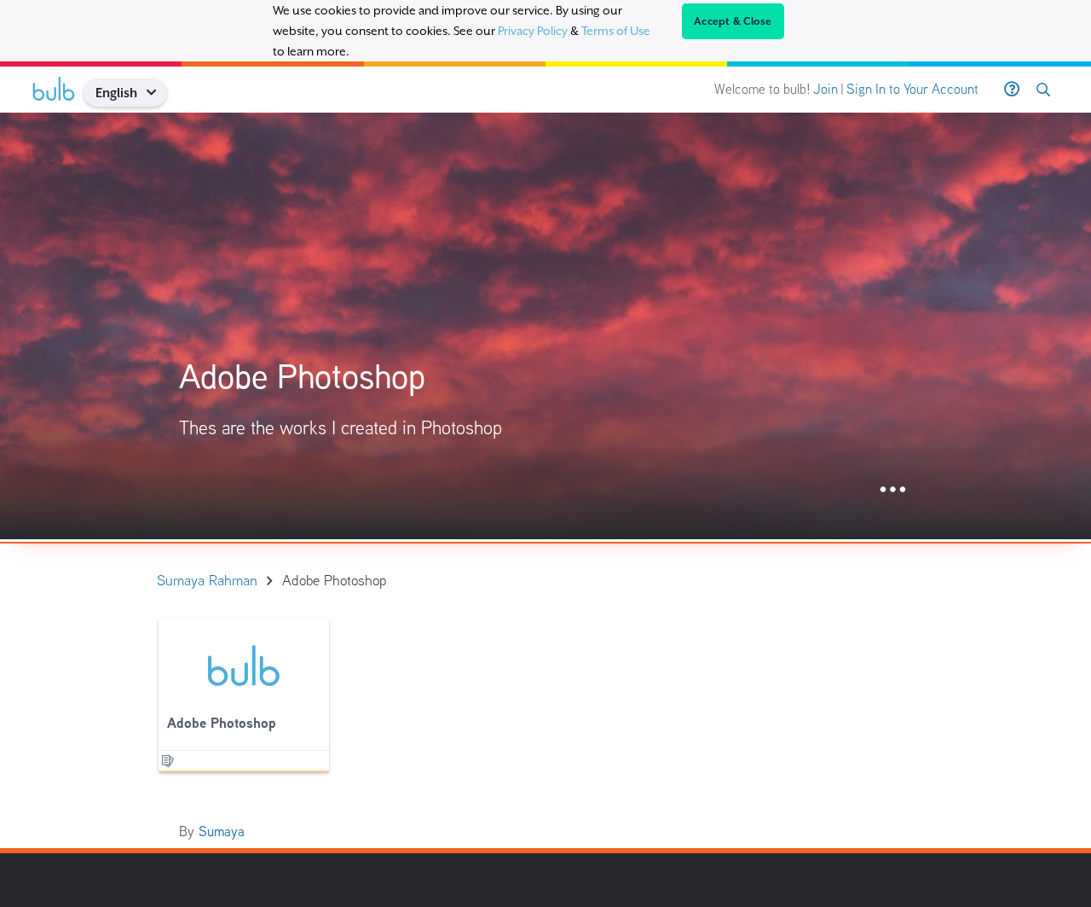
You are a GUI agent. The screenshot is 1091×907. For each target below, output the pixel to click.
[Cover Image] (545, 326)
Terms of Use (615, 31)
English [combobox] (116, 92)
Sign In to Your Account (912, 89)
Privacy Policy (533, 31)
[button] (157, 92)
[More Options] (893, 490)
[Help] (1012, 89)
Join (825, 89)
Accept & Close (733, 21)
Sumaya (222, 831)
